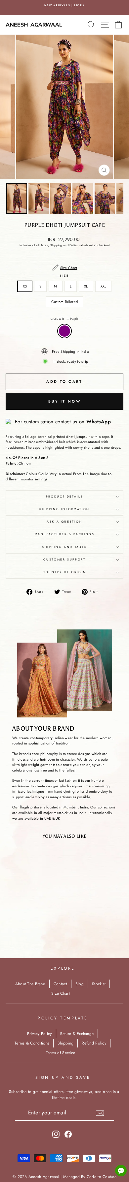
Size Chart (60, 993)
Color (64, 319)
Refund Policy (94, 1043)
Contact (60, 984)
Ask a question (64, 522)
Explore (63, 968)
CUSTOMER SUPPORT (64, 559)
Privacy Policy (39, 1034)
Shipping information (64, 509)
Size (64, 276)
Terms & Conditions (32, 1043)
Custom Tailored (64, 301)
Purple (64, 331)
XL (86, 286)
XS (25, 286)
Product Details (64, 497)
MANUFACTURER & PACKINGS (65, 534)
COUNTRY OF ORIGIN (64, 572)
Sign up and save (63, 1077)
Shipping (65, 1043)
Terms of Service (60, 1053)
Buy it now (64, 401)
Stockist (99, 984)
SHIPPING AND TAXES (64, 547)
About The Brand (30, 984)
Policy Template (63, 1018)
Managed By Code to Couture (89, 1177)
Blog (79, 984)
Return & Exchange (77, 1034)
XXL (104, 286)
